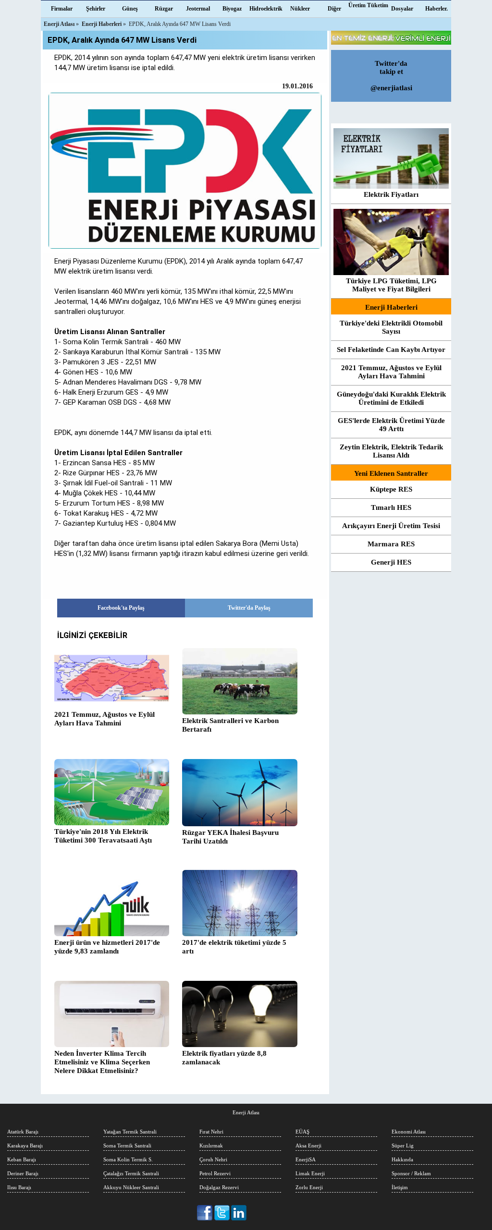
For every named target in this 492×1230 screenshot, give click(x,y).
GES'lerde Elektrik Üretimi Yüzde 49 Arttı (391, 425)
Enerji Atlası (246, 1112)
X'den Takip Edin (222, 1212)
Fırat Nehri (211, 1131)
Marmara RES (391, 544)
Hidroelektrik (266, 8)
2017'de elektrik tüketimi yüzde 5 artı (234, 947)
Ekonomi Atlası (409, 1131)
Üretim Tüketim (368, 5)
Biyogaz (232, 8)
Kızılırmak (211, 1145)
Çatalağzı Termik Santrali (131, 1173)
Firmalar (62, 8)
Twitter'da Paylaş (249, 607)
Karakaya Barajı (25, 1145)
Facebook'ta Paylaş (121, 607)
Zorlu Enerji (309, 1187)
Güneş (130, 8)
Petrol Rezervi (215, 1173)
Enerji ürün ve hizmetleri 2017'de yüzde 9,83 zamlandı (107, 947)
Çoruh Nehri (213, 1159)
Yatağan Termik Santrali (130, 1131)
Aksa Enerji (308, 1145)
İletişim (400, 1187)
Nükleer (300, 8)
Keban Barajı (21, 1159)
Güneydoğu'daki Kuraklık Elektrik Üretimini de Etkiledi (391, 398)
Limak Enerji (310, 1173)
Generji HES (391, 562)
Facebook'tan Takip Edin (205, 1212)
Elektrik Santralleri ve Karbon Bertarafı (230, 725)
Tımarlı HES (391, 507)
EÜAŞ (302, 1131)
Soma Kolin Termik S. (128, 1159)
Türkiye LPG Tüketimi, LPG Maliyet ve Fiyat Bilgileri (391, 285)
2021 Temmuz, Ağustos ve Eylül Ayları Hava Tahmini (104, 719)
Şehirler (95, 8)
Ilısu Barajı (19, 1187)
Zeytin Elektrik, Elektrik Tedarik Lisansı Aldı (391, 451)
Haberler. (436, 8)
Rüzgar (164, 8)
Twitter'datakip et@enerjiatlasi (391, 76)
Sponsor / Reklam (411, 1173)
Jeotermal (198, 8)
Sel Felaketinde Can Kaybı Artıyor (391, 349)
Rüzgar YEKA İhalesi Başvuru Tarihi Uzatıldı (230, 837)
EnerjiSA (305, 1159)
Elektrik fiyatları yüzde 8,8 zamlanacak (224, 1057)
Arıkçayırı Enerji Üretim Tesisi (391, 526)
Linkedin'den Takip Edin (239, 1212)
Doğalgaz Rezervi (219, 1187)
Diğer (334, 8)
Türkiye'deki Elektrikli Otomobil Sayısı (391, 327)
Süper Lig (403, 1145)
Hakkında (402, 1159)
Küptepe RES (391, 489)
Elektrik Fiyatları (391, 194)
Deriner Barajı (22, 1173)
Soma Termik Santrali (127, 1145)
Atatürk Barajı (22, 1131)
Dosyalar (402, 8)
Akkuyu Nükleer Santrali (131, 1187)
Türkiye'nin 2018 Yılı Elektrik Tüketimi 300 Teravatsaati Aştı (103, 836)
